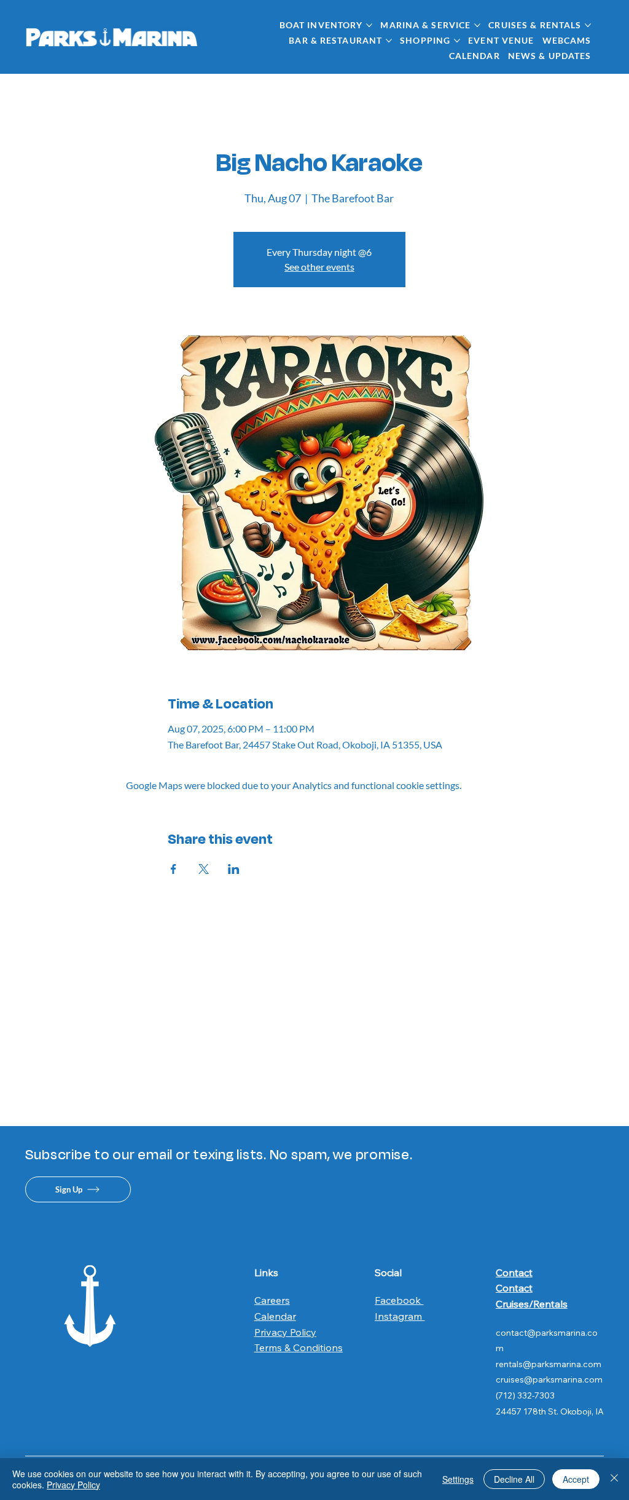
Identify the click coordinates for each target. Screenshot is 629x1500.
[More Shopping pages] (457, 41)
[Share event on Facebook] (173, 869)
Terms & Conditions (298, 1347)
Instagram (399, 1316)
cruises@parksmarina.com (549, 1379)
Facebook (399, 1300)
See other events (319, 266)
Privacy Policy (285, 1332)
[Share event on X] (203, 869)
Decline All (514, 1479)
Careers (272, 1300)
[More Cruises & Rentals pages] (588, 25)
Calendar (275, 1316)
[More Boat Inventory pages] (369, 25)
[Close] (614, 1479)
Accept (576, 1479)
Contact (514, 1272)
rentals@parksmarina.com (548, 1364)
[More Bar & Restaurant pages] (389, 41)
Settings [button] (458, 1479)
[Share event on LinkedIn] (234, 869)
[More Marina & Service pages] (477, 25)
